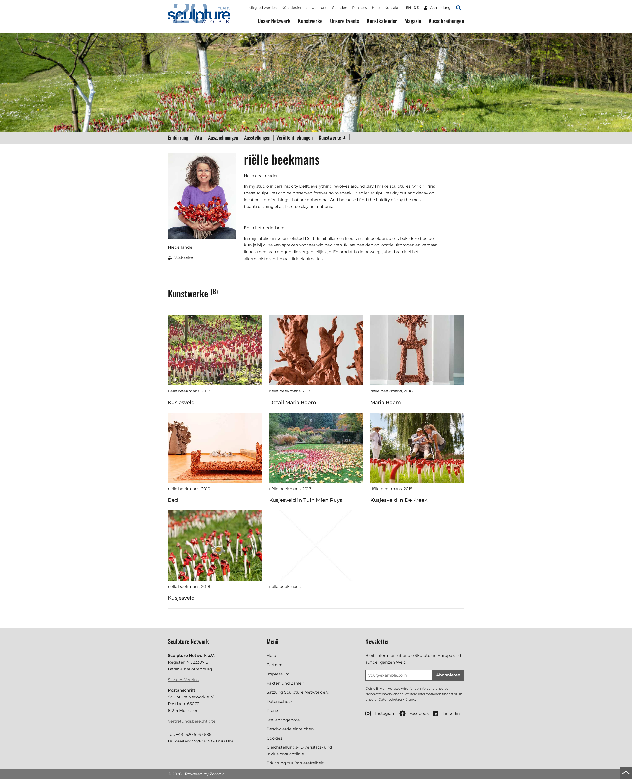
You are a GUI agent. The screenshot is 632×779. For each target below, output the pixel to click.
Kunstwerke (310, 21)
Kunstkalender (382, 21)
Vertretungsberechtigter (192, 721)
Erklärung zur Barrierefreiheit (295, 763)
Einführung (178, 138)
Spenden (339, 7)
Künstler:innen (294, 7)
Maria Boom (385, 402)
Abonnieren (448, 675)
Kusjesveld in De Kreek (398, 500)
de (416, 7)
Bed (173, 500)
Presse (273, 710)
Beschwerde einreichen (290, 729)
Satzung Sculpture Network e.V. (298, 692)
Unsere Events (344, 21)
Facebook (419, 713)
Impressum (278, 674)
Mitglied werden (263, 7)
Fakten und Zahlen (285, 683)
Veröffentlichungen (294, 138)
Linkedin (451, 713)
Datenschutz (279, 701)
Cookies (274, 738)
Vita (198, 138)
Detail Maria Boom (292, 402)
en (408, 7)
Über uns (319, 7)
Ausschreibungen (446, 21)
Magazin (412, 21)
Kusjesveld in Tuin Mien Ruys (305, 500)
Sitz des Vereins (183, 679)
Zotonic (217, 774)
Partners (359, 7)
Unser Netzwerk (274, 21)
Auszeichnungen (223, 138)
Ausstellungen (257, 138)
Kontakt (391, 7)
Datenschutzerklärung (396, 699)
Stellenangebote (283, 720)
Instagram (385, 713)
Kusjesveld (181, 402)
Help (376, 7)
